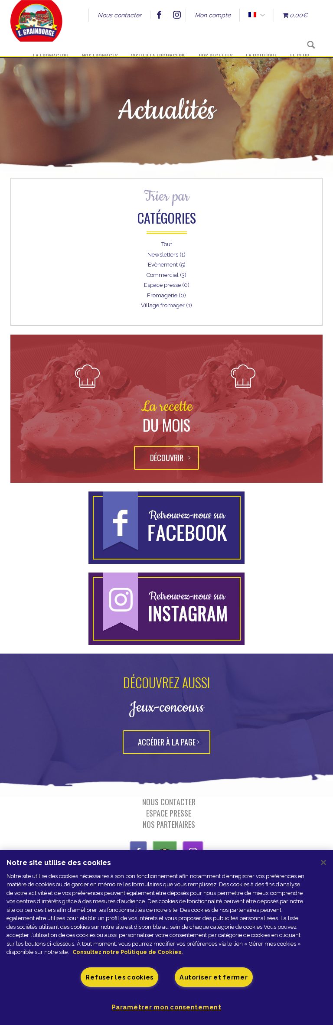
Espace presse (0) (166, 285)
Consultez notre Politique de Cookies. (127, 952)
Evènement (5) (167, 264)
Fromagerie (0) (166, 295)
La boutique (261, 55)
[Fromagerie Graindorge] (36, 28)
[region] (166, 937)
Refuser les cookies (119, 977)
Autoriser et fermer (214, 977)
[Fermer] (323, 862)
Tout (166, 244)
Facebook (159, 15)
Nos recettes (216, 55)
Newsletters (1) (166, 254)
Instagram (177, 15)
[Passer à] (252, 15)
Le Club (300, 55)
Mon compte (213, 15)
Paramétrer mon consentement (166, 1007)
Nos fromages (100, 55)
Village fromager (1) (166, 305)
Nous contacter (119, 15)
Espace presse (168, 813)
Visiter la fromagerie (158, 55)
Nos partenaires (169, 824)
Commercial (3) (166, 275)
